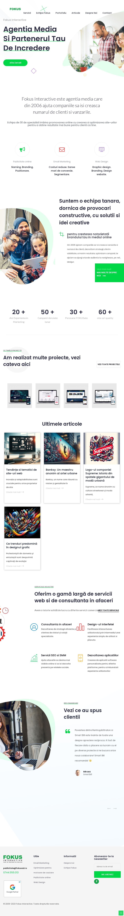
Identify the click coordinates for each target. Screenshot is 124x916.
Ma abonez (107, 874)
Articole (76, 12)
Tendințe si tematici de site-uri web (21, 471)
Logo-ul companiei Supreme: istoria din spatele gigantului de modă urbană (99, 475)
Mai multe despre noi (107, 274)
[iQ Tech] (19, 396)
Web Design (39, 882)
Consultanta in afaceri (56, 624)
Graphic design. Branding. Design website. (102, 170)
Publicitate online (42, 877)
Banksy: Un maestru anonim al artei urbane (61, 471)
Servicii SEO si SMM (53, 655)
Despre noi (91, 12)
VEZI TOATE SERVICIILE (108, 610)
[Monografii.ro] (48, 396)
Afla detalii (15, 62)
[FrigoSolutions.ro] (104, 396)
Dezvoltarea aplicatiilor (103, 655)
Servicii (27, 12)
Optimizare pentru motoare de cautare (44, 870)
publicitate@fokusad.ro (15, 868)
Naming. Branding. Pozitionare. (22, 168)
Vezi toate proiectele (109, 364)
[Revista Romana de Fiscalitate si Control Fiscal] (76, 396)
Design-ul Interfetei (101, 624)
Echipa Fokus (43, 12)
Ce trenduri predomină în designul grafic (21, 545)
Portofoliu (61, 12)
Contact (107, 12)
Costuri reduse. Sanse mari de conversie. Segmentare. (62, 170)
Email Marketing (41, 863)
